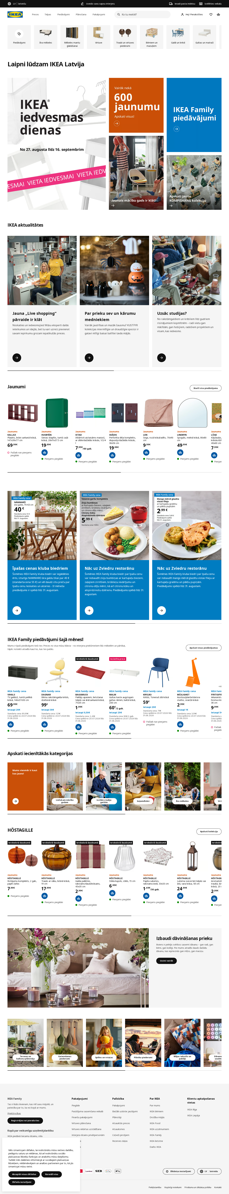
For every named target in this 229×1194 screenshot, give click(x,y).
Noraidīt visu (51, 1174)
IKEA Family (156, 1135)
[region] (41, 1165)
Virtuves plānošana (81, 1123)
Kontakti (218, 1187)
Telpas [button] (48, 14)
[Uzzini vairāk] (78, 968)
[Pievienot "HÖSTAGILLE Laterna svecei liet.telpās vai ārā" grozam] (180, 896)
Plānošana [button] (81, 14)
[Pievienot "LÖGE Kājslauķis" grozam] (214, 455)
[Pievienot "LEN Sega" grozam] (146, 452)
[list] (114, 37)
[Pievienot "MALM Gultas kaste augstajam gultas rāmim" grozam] (112, 727)
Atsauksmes (118, 1129)
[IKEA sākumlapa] (15, 14)
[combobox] (141, 14)
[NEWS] (136, 105)
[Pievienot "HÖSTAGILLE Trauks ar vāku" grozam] (44, 896)
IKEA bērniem (156, 1111)
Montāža (76, 1146)
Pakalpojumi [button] (99, 14)
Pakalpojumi (118, 1105)
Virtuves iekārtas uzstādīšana (86, 1129)
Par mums (155, 1105)
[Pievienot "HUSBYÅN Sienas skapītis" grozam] (44, 452)
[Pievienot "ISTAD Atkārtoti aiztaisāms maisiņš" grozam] (78, 455)
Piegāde (76, 1105)
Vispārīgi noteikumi (172, 1187)
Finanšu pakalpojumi (82, 1117)
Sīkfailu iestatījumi (21, 1182)
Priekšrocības (14, 1113)
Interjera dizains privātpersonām (88, 1135)
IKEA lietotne (156, 1140)
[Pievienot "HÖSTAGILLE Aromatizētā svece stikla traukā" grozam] (214, 898)
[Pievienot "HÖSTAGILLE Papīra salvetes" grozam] (146, 896)
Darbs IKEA (155, 1146)
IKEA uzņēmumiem (159, 1129)
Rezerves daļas (120, 1140)
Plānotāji (116, 1117)
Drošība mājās (157, 1117)
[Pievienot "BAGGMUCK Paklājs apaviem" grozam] (78, 727)
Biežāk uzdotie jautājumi (125, 1111)
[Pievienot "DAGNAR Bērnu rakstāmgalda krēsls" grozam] (44, 724)
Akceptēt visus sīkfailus (24, 1174)
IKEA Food (155, 1123)
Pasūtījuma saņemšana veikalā (87, 1111)
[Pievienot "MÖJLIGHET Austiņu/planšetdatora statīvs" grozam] (180, 724)
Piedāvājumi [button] (63, 14)
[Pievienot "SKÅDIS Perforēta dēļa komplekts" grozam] (112, 455)
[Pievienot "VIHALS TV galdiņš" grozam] (10, 724)
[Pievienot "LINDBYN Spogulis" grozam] (180, 452)
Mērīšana (76, 1140)
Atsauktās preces (121, 1123)
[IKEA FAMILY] (194, 115)
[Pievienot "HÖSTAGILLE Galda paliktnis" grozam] (78, 898)
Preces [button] (35, 14)
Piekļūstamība (155, 1187)
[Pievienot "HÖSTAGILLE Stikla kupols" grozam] (112, 893)
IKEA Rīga (192, 1109)
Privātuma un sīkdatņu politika (198, 1187)
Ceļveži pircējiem (120, 1135)
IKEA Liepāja (193, 1115)
